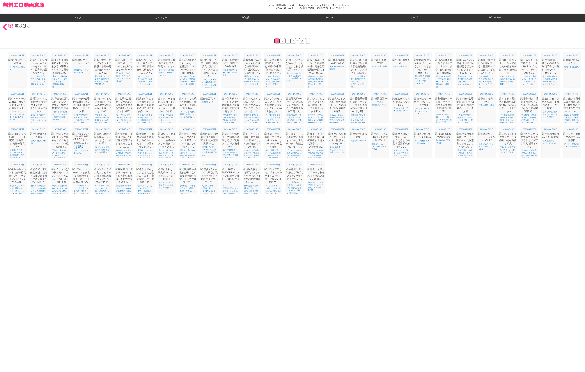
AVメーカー (494, 17)
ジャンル (329, 17)
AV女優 (245, 17)
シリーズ (413, 17)
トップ (79, 17)
